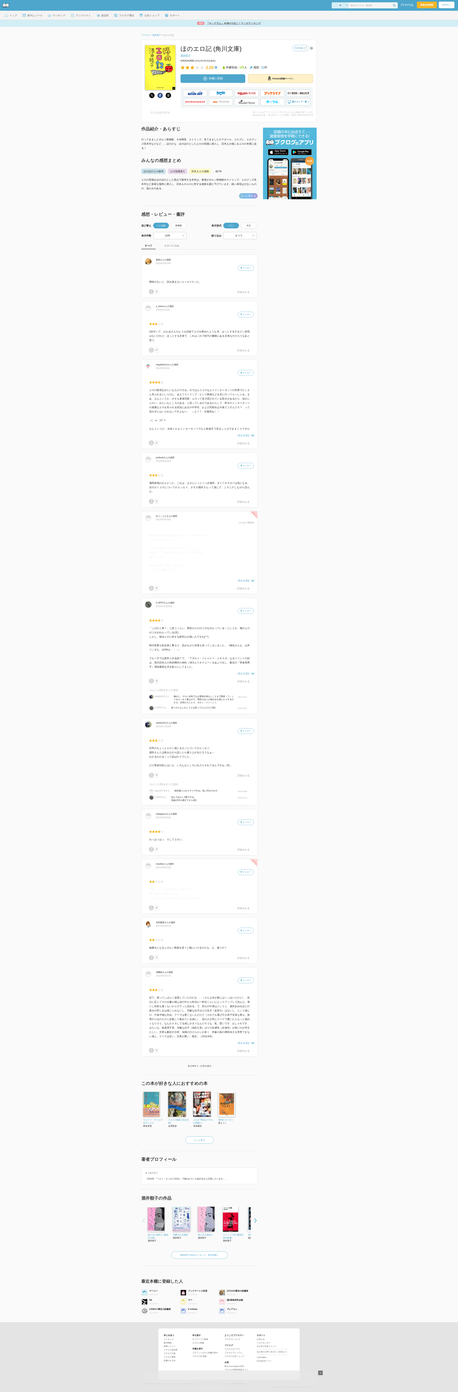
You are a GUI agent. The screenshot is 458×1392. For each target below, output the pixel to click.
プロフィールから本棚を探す (205, 1353)
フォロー (246, 268)
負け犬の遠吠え (205, 1235)
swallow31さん (162, 696)
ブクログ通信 (170, 1357)
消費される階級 (180, 1235)
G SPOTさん (161, 707)
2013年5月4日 (163, 368)
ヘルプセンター (264, 1343)
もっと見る (247, 195)
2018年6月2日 (163, 310)
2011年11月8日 (163, 726)
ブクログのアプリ (232, 1349)
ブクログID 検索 (199, 1356)
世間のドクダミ (225, 1120)
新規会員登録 (426, 5)
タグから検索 (198, 1343)
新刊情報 (168, 1343)
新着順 (178, 225)
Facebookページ (264, 1361)
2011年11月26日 (164, 606)
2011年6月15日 (163, 867)
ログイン (446, 5)
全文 (249, 225)
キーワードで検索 (200, 1339)
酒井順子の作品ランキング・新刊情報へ (199, 1255)
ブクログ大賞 (170, 1353)
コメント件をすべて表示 (163, 690)
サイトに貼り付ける (160, 112)
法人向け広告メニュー (266, 1346)
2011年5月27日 (163, 976)
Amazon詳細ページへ (283, 78)
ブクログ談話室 (170, 1350)
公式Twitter (261, 1357)
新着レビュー (170, 1346)
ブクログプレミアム (233, 1353)
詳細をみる (243, 292)
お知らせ (261, 1339)
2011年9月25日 (163, 817)
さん (160, 259)
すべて (148, 245)
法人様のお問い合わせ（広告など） (272, 1352)
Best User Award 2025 (234, 1366)
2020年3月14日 (163, 263)
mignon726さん (162, 790)
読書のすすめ (170, 1360)
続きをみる (211, 702)
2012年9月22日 (163, 461)
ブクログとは (406, 5)
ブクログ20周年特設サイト (236, 1370)
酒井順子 (186, 55)
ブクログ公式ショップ (234, 1356)
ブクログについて (232, 1339)
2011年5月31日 (163, 926)
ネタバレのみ (171, 245)
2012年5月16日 (163, 519)
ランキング (169, 1339)
